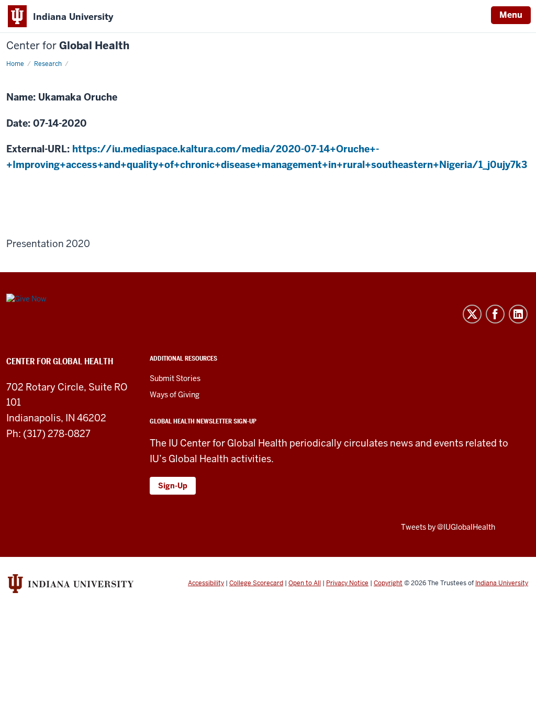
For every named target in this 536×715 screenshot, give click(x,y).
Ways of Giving (174, 394)
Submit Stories (175, 378)
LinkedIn (518, 314)
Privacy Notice (347, 583)
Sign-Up (172, 485)
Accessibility (206, 583)
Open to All (304, 583)
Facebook (495, 314)
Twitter (472, 314)
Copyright (388, 583)
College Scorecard (256, 583)
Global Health (67, 46)
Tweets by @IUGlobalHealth (448, 527)
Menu (510, 14)
